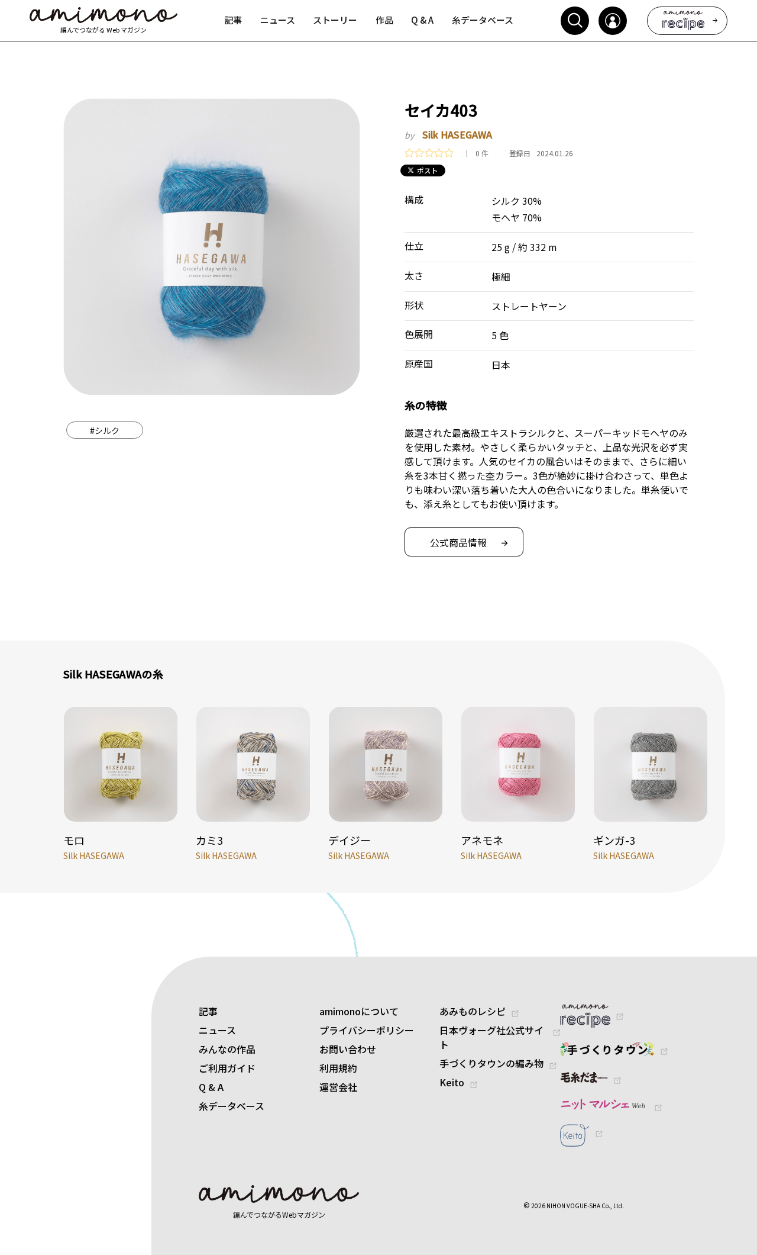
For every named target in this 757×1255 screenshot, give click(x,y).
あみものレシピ (472, 1011)
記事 (208, 1011)
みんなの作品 (227, 1049)
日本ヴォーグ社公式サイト (491, 1037)
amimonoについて (359, 1011)
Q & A (211, 1087)
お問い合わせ (347, 1049)
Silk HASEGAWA (457, 134)
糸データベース (231, 1106)
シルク (104, 430)
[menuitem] (233, 21)
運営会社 (338, 1087)
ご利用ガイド (227, 1068)
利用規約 (338, 1068)
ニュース (217, 1030)
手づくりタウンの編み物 (491, 1063)
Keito (451, 1082)
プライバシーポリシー (366, 1030)
